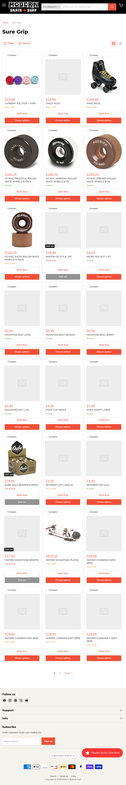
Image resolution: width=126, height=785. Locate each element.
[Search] (112, 6)
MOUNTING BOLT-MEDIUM (60, 334)
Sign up (48, 741)
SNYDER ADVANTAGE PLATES (62, 560)
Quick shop (22, 113)
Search (53, 776)
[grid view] (113, 43)
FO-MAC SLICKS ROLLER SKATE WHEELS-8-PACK (22, 258)
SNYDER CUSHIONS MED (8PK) (21, 638)
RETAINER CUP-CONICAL (59, 485)
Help (73, 776)
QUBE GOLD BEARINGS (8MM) (21, 485)
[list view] (120, 43)
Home (5, 22)
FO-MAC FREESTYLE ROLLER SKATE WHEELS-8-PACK (20, 180)
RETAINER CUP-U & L (98, 485)
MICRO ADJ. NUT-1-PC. (99, 256)
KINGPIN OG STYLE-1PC (59, 256)
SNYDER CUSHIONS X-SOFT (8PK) (102, 640)
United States (61, 755)
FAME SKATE (93, 103)
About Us (64, 776)
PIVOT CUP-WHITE (56, 409)
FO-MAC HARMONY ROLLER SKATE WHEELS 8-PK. (61, 180)
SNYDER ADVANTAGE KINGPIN (21, 560)
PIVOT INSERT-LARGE (98, 409)
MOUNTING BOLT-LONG (18, 334)
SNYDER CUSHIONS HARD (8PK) (101, 562)
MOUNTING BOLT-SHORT (100, 334)
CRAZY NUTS (53, 103)
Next (67, 673)
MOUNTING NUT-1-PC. (17, 409)
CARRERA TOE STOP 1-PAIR (20, 103)
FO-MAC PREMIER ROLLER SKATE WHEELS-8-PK (101, 180)
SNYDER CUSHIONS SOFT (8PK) (63, 638)
